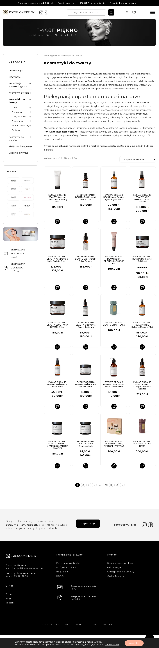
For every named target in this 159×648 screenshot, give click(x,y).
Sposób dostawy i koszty (121, 563)
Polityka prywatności (68, 563)
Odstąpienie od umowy (120, 571)
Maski (14, 107)
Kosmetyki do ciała (19, 92)
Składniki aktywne (18, 152)
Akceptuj (134, 643)
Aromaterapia (16, 70)
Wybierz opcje (114, 221)
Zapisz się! (88, 523)
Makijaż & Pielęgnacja (20, 146)
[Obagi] (13, 214)
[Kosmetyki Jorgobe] (13, 197)
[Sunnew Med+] (27, 214)
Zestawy (16, 130)
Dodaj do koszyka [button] (57, 221)
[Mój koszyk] (134, 12)
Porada (123, 3)
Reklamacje (114, 567)
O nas (8, 594)
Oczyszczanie (19, 116)
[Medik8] (13, 205)
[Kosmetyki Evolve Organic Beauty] (13, 188)
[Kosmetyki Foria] (27, 188)
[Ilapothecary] (27, 180)
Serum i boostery (20, 125)
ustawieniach (112, 644)
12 (117, 485)
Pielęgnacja (17, 121)
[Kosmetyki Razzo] (27, 197)
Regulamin (62, 571)
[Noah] (27, 205)
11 (111, 485)
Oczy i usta (17, 112)
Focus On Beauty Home (55, 624)
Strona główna (51, 55)
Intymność (14, 77)
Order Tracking (116, 576)
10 (105, 485)
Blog (8, 598)
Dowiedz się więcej (114, 465)
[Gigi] (13, 180)
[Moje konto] (127, 12)
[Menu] (152, 12)
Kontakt (10, 602)
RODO (60, 576)
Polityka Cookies (66, 567)
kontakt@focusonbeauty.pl (27, 568)
